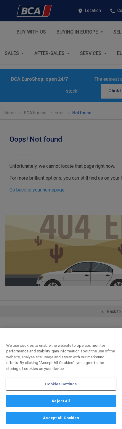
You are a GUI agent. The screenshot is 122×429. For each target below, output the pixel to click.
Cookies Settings (61, 384)
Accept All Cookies (61, 418)
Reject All (61, 401)
